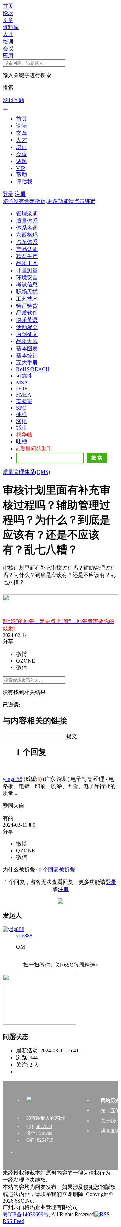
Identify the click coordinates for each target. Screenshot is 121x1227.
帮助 (21, 174)
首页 (8, 6)
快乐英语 (27, 320)
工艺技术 (27, 299)
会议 (8, 48)
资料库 (11, 27)
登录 (8, 194)
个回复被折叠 (57, 869)
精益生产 (27, 256)
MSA (22, 382)
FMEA (23, 395)
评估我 (24, 181)
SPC (21, 408)
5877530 (44, 1126)
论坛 (8, 13)
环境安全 (27, 277)
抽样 (21, 414)
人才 (8, 34)
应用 (8, 55)
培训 (8, 41)
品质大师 (27, 341)
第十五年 (110, 1110)
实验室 (24, 401)
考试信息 (27, 284)
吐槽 (21, 441)
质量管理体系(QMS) (26, 472)
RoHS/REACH (33, 369)
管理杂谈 (27, 213)
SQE (21, 421)
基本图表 (27, 348)
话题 (21, 161)
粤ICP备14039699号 (26, 1214)
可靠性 (24, 376)
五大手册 (27, 362)
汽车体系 (27, 242)
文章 (8, 20)
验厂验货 (27, 306)
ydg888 (24, 935)
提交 (71, 736)
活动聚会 (27, 327)
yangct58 (12, 779)
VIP (20, 168)
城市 (21, 427)
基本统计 (27, 355)
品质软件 (27, 313)
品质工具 (27, 263)
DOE (22, 388)
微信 (21, 667)
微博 (21, 654)
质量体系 (27, 221)
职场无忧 (27, 292)
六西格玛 (27, 235)
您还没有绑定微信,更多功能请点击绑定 (49, 201)
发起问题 (13, 100)
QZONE (25, 661)
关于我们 (110, 1120)
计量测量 (27, 270)
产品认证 (27, 249)
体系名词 (27, 228)
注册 (20, 194)
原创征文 (27, 334)
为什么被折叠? (20, 869)
